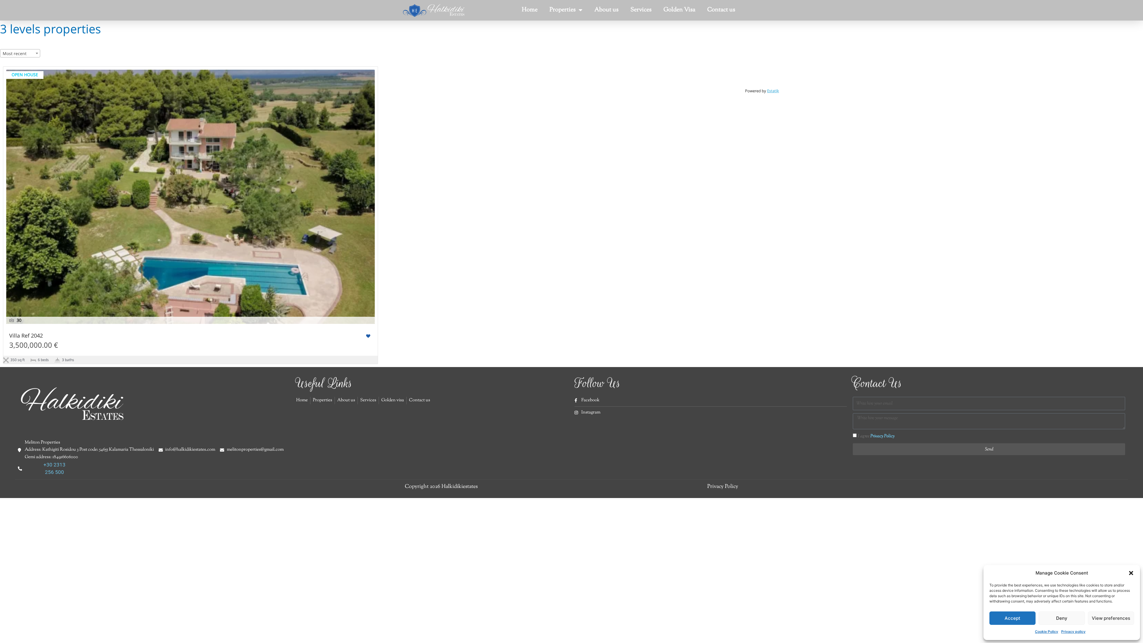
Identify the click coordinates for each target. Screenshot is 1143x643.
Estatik (773, 90)
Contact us (721, 10)
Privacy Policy (882, 436)
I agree (876, 436)
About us (606, 10)
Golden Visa (679, 10)
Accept (1012, 618)
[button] (1131, 573)
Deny (1061, 618)
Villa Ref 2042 (26, 336)
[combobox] (20, 53)
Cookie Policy (1046, 631)
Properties (562, 10)
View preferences (1111, 618)
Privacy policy (1073, 631)
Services (641, 10)
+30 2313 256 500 (54, 468)
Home (530, 10)
